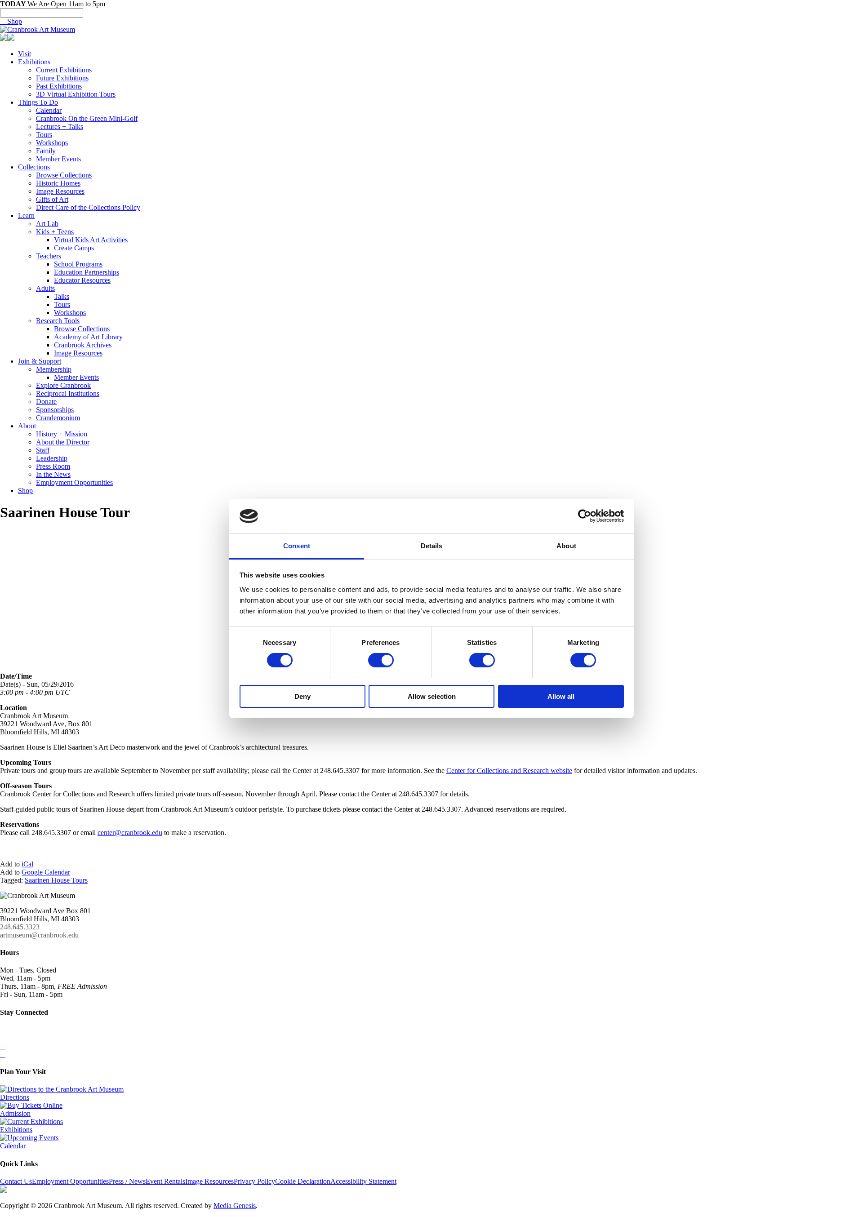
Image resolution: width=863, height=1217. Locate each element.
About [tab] (566, 546)
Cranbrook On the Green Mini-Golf (87, 118)
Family (46, 151)
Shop (11, 21)
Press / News (127, 1181)
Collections (34, 167)
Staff (42, 450)
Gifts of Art (52, 199)
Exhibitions (34, 62)
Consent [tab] (296, 546)
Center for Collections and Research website (509, 770)
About (27, 426)
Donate (46, 401)
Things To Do (38, 102)
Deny (302, 696)
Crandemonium (58, 418)
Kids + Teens (55, 231)
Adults (45, 288)
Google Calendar (46, 872)
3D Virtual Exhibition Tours (76, 94)
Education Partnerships (86, 272)
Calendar (49, 110)
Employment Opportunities (74, 482)
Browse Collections (64, 175)
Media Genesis (235, 1205)
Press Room (53, 466)
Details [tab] (432, 546)
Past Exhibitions (59, 86)
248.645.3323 (20, 927)
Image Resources (60, 191)
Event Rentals (165, 1181)
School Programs (78, 264)
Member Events (58, 159)
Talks (61, 296)
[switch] (381, 660)
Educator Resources (82, 280)
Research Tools (58, 320)
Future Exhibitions (62, 78)
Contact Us (16, 1181)
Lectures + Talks (59, 126)
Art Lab (47, 223)
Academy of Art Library (88, 337)
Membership (53, 369)
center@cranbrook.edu (130, 832)
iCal (27, 864)
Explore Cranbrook (63, 385)
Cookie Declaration (302, 1181)
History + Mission (61, 434)
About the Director (62, 442)
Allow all (560, 696)
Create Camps (74, 248)
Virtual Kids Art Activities (91, 240)
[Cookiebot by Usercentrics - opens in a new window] (584, 516)
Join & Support (39, 361)
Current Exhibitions (64, 70)
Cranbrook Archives (82, 345)
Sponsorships (55, 409)
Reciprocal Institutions (67, 393)
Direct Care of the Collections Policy (88, 207)
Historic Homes (58, 183)
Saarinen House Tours (56, 880)
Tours (44, 134)
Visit (24, 54)
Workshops (52, 143)
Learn (26, 215)
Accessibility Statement (363, 1181)
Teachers (48, 256)
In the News (53, 474)
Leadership (51, 458)
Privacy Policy (254, 1181)
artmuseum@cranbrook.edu (39, 935)
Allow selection (432, 696)
